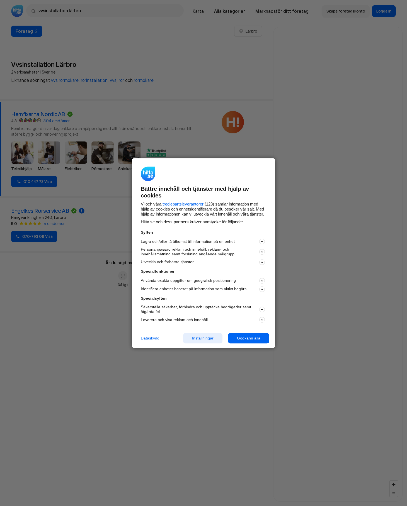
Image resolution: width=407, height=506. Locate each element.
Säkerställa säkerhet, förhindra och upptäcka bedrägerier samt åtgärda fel (196, 309)
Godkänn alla (248, 338)
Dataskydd (150, 338)
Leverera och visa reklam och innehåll (174, 319)
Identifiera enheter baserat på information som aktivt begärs (193, 289)
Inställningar (203, 338)
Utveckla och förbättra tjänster (167, 262)
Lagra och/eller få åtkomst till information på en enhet (188, 241)
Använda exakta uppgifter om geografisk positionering (188, 280)
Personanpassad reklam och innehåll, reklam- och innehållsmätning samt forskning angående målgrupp (187, 251)
